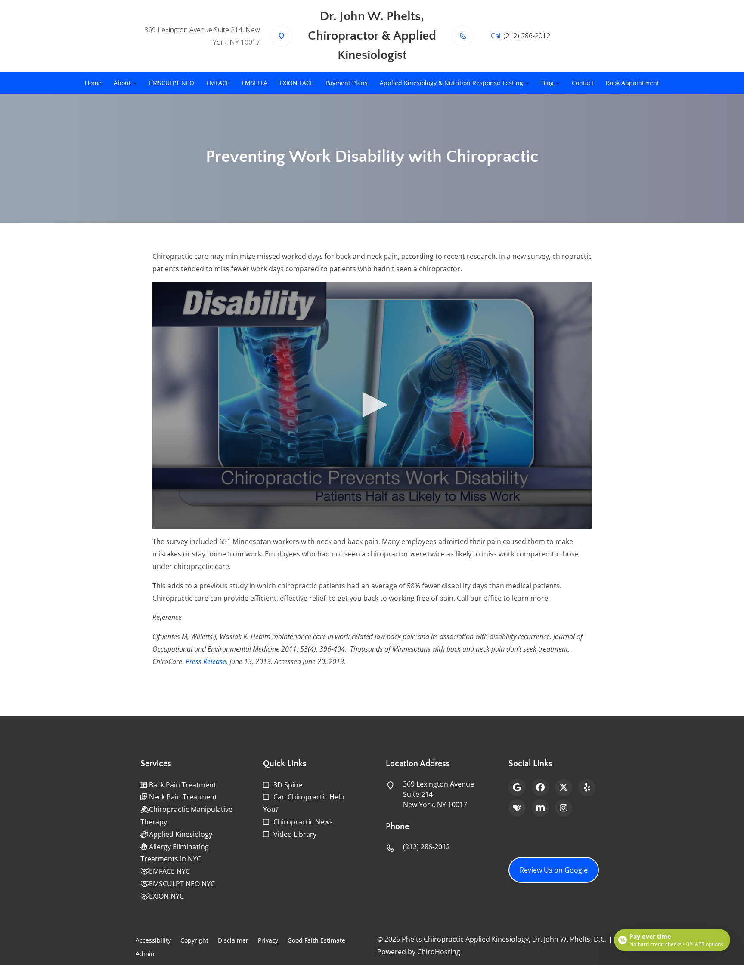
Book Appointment (632, 83)
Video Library (294, 834)
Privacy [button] (268, 940)
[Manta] (540, 808)
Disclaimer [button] (233, 940)
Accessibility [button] (153, 940)
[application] (372, 405)
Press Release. (207, 661)
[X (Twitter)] (563, 787)
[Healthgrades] (517, 808)
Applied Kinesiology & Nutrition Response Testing (451, 83)
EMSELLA (254, 83)
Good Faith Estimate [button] (316, 940)
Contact (583, 83)
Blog (547, 83)
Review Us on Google (554, 870)
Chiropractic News (303, 822)
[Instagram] (563, 808)
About (122, 83)
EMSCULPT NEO (171, 83)
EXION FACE (296, 83)
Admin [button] (145, 954)
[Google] (517, 787)
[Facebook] (540, 787)
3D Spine (287, 785)
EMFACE (217, 83)
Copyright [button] (194, 940)
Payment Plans (347, 83)
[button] (372, 405)
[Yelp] (586, 787)
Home (93, 83)
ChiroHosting (438, 951)
